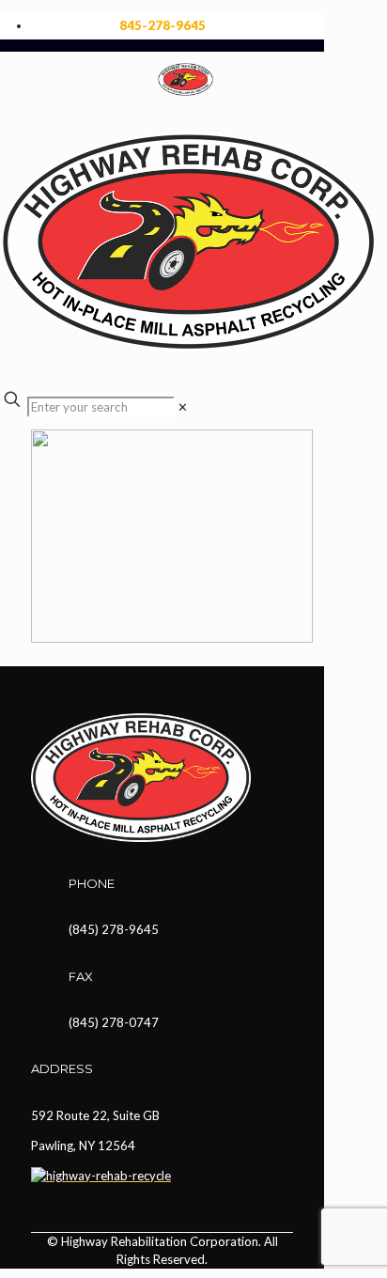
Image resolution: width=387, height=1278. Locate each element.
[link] (183, 406)
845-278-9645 (162, 25)
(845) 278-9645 (114, 929)
